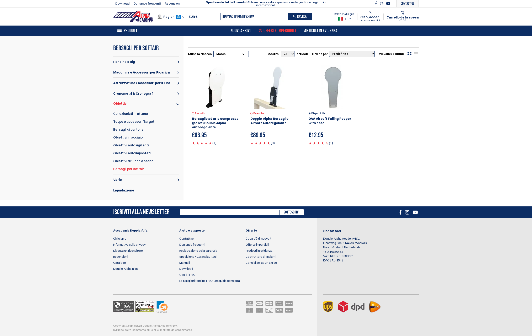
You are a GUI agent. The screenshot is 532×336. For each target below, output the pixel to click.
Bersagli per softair (128, 169)
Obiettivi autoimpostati (132, 153)
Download (122, 3)
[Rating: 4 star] (318, 143)
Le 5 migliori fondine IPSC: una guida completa (209, 281)
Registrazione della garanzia (198, 251)
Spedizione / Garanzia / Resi (198, 257)
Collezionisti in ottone (130, 114)
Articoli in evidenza (320, 31)
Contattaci (186, 238)
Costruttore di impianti (261, 257)
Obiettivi (120, 103)
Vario (117, 180)
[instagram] (382, 3)
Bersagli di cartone (128, 129)
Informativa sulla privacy (129, 244)
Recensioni (172, 3)
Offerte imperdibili (280, 31)
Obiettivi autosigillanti (131, 145)
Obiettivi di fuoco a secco (133, 161)
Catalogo (119, 263)
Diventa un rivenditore (128, 251)
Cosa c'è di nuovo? (258, 238)
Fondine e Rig (124, 62)
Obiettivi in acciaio (128, 137)
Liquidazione (123, 190)
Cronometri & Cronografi (133, 93)
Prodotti (131, 31)
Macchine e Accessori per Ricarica (141, 72)
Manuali (184, 263)
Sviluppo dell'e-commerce (129, 329)
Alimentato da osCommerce (174, 329)
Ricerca (302, 16)
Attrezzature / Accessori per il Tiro (141, 83)
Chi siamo (119, 238)
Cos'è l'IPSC (187, 275)
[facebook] (376, 3)
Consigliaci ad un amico (261, 263)
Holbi (152, 329)
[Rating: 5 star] (202, 143)
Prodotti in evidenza (259, 251)
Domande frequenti (147, 3)
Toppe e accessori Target (133, 121)
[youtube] (388, 3)
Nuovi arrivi (240, 31)
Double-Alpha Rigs (125, 269)
